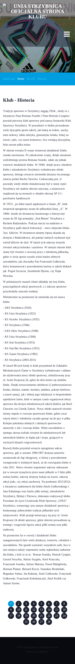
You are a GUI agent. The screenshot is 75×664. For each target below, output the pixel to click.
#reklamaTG (43, 651)
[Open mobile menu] (67, 35)
